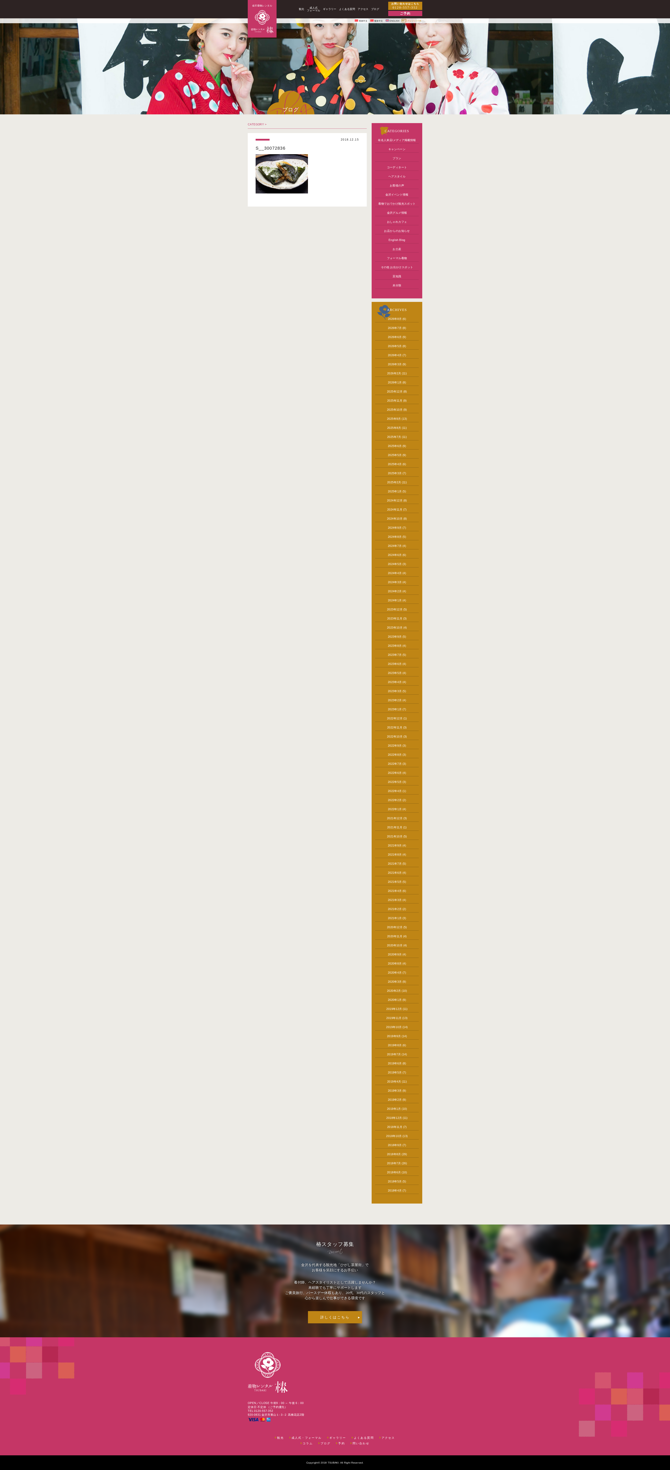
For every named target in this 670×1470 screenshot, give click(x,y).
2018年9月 (395, 1145)
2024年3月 (395, 582)
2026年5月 (395, 346)
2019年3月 (395, 1090)
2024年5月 (395, 564)
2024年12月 (395, 500)
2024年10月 (395, 518)
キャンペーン (396, 149)
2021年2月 (395, 909)
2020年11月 (394, 936)
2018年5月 (395, 1181)
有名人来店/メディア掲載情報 (397, 140)
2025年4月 (395, 464)
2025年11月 (394, 400)
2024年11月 (394, 509)
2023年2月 (395, 700)
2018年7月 (394, 1163)
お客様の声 (397, 185)
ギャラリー (337, 1437)
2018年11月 (394, 1127)
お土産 (397, 249)
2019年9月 (394, 1036)
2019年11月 (393, 1018)
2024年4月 (395, 573)
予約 (341, 1443)
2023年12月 (395, 609)
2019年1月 (394, 1108)
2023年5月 (395, 673)
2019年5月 (395, 1072)
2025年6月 (395, 446)
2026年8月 (395, 318)
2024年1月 (395, 600)
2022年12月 (395, 718)
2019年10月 (394, 1027)
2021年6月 (395, 872)
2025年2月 (394, 482)
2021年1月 (395, 918)
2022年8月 (395, 754)
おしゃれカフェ (397, 221)
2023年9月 (395, 636)
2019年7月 (394, 1054)
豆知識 (397, 276)
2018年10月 (394, 1136)
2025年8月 (394, 427)
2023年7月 (395, 654)
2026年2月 (394, 373)
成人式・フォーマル (307, 1437)
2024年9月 (395, 527)
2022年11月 (394, 727)
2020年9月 (395, 954)
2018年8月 (394, 1154)
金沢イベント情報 (396, 194)
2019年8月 (395, 1045)
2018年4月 (395, 1190)
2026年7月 (395, 328)
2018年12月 (394, 1117)
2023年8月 (395, 645)
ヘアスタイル (396, 176)
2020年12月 (395, 927)
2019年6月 (395, 1063)
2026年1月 (395, 382)
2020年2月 (394, 990)
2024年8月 (395, 536)
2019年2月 (395, 1099)
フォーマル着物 (397, 258)
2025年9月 (394, 418)
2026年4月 (395, 355)
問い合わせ (361, 1443)
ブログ (326, 1443)
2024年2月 (395, 591)
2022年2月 (395, 800)
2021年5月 (395, 881)
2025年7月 (394, 436)
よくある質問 (364, 1437)
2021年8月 (395, 854)
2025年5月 (395, 455)
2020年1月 (395, 999)
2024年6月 (395, 554)
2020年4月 (395, 972)
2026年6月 (395, 337)
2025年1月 (395, 491)
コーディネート (397, 167)
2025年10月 (395, 409)
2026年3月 (395, 364)
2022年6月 (395, 772)
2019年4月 (394, 1081)
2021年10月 (395, 836)
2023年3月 (395, 691)
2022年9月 (395, 745)
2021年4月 (395, 890)
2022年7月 (395, 763)
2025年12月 (395, 391)
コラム (308, 1443)
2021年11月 (394, 827)
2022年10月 (395, 736)
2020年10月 (395, 945)
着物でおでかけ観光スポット (396, 203)
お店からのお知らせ (397, 230)
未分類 (397, 285)
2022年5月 (395, 781)
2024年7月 (395, 545)
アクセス (388, 1437)
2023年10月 (395, 627)
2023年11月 (394, 618)
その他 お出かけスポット (397, 267)
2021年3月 (395, 900)
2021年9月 (395, 845)
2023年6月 (395, 663)
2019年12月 (394, 1008)
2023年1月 (395, 709)
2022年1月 (395, 809)
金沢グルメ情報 (397, 212)
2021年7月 (395, 863)
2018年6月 (394, 1172)
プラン (397, 158)
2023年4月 (395, 682)
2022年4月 (395, 791)
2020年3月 (395, 981)
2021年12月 (395, 818)
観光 (280, 1437)
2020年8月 (395, 963)
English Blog (397, 240)
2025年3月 (395, 473)
